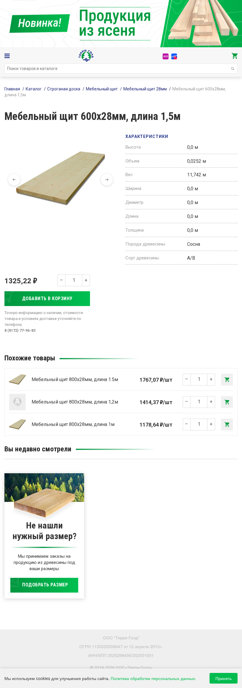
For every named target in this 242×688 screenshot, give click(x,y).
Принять (223, 678)
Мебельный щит (102, 89)
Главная (12, 89)
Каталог (34, 89)
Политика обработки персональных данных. (153, 678)
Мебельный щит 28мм (145, 89)
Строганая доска (63, 89)
